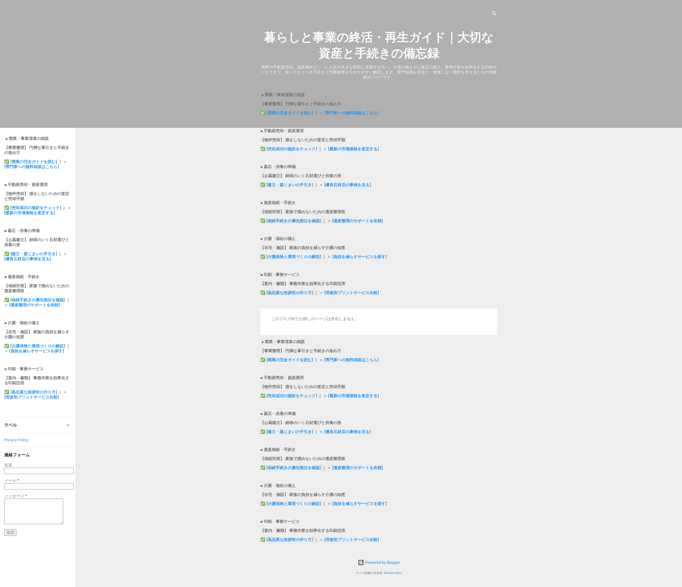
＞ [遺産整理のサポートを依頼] (355, 220)
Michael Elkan (393, 573)
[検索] (494, 14)
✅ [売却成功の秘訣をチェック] (288, 148)
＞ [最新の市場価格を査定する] (351, 148)
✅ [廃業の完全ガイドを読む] (287, 113)
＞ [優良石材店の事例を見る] (345, 184)
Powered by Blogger (382, 562)
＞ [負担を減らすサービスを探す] (357, 256)
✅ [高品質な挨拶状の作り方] (287, 292)
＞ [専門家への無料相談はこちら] (349, 113)
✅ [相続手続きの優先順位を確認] (291, 220)
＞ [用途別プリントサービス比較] (349, 292)
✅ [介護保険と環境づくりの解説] (291, 256)
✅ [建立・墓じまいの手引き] (286, 184)
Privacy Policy (16, 440)
